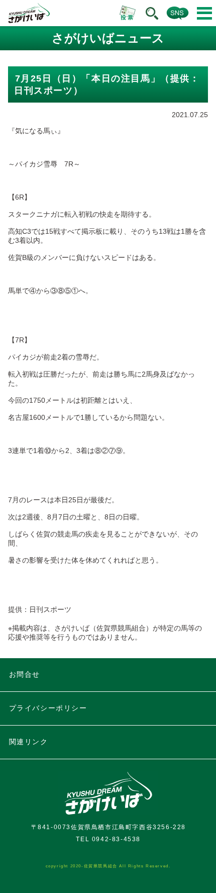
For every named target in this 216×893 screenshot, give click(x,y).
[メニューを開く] (204, 13)
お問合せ (24, 674)
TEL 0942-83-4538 (108, 839)
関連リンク (28, 742)
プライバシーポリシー (48, 708)
